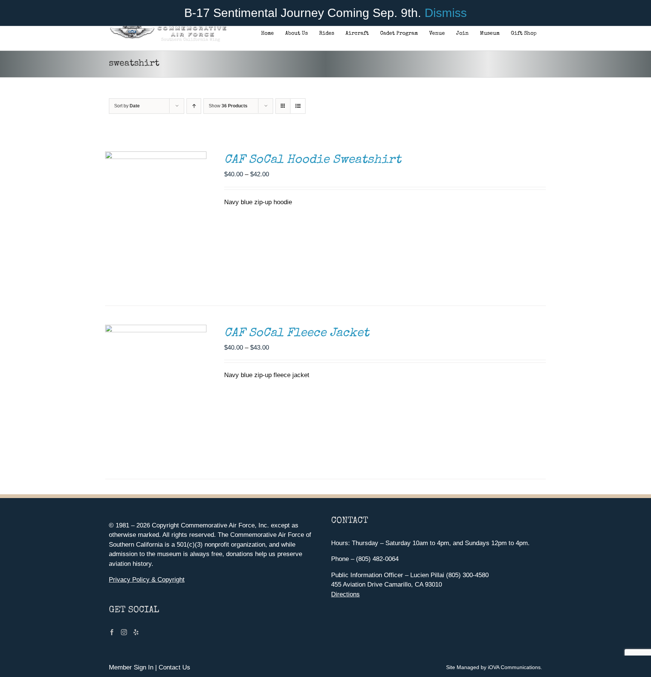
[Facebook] (112, 632)
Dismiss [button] (446, 13)
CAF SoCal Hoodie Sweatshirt (312, 160)
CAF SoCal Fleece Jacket (296, 333)
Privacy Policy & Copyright (147, 579)
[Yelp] (136, 632)
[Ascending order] (193, 106)
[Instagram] (124, 632)
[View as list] (297, 106)
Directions (345, 594)
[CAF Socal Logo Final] (168, 28)
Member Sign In (131, 667)
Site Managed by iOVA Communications (493, 667)
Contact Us (174, 667)
